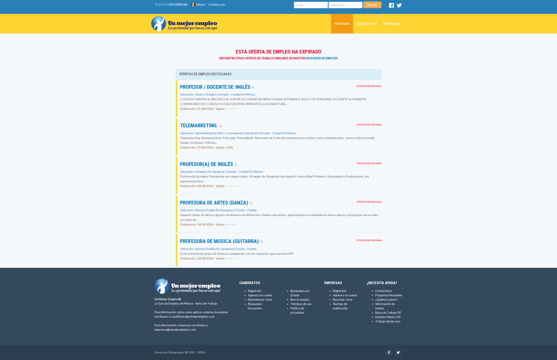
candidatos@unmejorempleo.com (193, 316)
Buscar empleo (299, 299)
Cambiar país (216, 4)
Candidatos (366, 23)
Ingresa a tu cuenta (260, 295)
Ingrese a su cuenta (345, 295)
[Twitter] (399, 6)
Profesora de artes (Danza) (215, 203)
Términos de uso (301, 304)
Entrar (372, 5)
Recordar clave (342, 299)
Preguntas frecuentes (388, 295)
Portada (342, 23)
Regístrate (254, 291)
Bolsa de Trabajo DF (388, 312)
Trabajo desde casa (387, 321)
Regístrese (339, 291)
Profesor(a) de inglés (207, 164)
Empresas (391, 23)
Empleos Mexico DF (388, 317)
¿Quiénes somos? (386, 299)
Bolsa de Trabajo (206, 303)
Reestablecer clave (260, 299)
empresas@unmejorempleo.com (175, 329)
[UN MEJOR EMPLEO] (186, 19)
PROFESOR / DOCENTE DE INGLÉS (216, 87)
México (200, 4)
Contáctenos (383, 291)
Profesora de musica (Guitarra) (220, 241)
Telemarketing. (199, 125)
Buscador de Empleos (322, 58)
